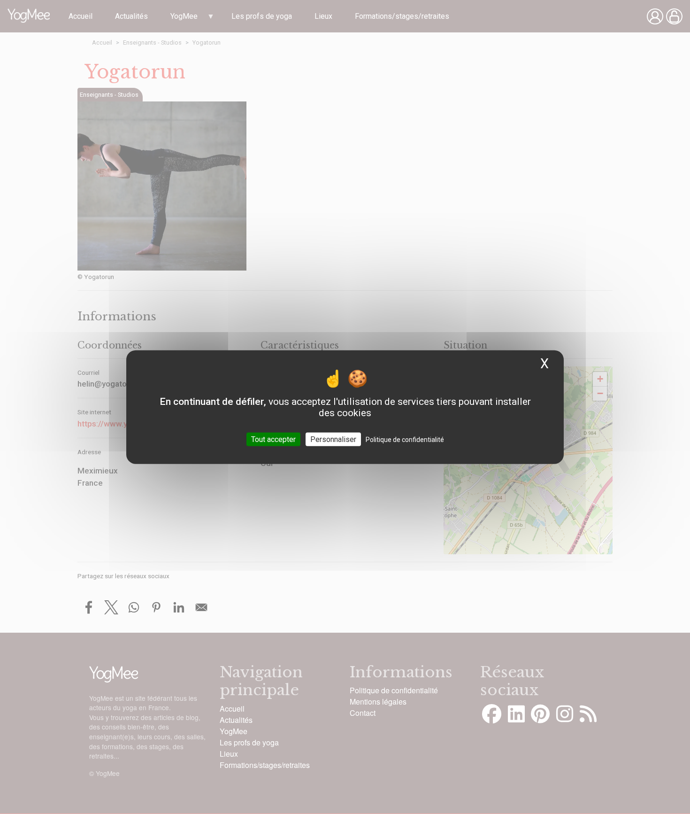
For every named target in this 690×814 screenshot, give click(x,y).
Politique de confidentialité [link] (405, 439)
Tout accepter (273, 439)
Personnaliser (333, 439)
